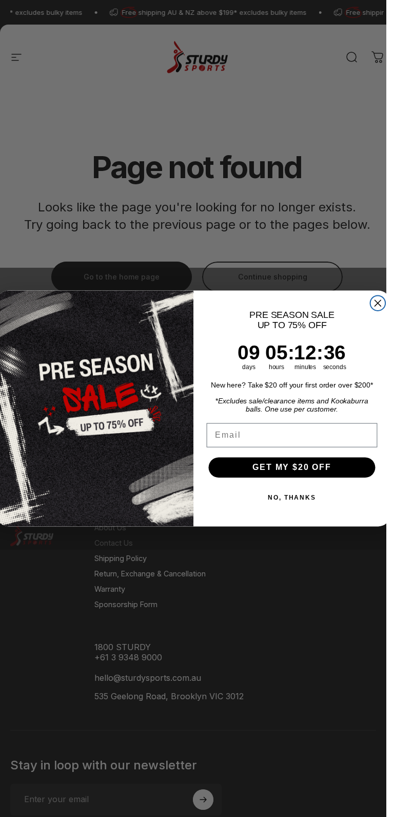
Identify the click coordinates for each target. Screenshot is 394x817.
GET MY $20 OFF (291, 467)
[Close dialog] (377, 303)
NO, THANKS (292, 497)
